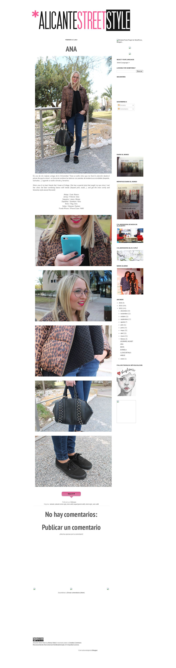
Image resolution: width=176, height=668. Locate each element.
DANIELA (123, 350)
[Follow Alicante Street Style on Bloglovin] (126, 395)
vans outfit (96, 504)
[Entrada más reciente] (34, 589)
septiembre (124, 319)
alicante (52, 504)
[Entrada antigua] (108, 589)
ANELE (122, 355)
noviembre (124, 314)
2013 (121, 308)
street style (88, 504)
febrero (123, 339)
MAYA (122, 347)
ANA (121, 344)
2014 (121, 305)
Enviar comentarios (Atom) (76, 593)
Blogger (94, 650)
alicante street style (60, 504)
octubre (123, 316)
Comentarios (123, 109)
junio (122, 328)
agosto (123, 322)
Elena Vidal (52, 643)
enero (123, 359)
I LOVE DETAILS (125, 352)
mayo (123, 330)
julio (122, 325)
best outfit (70, 504)
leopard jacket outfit (79, 504)
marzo (123, 336)
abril (122, 333)
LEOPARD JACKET (126, 341)
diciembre (124, 311)
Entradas (122, 105)
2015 (121, 303)
